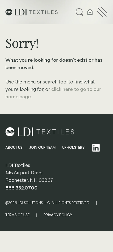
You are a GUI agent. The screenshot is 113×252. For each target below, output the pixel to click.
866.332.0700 (21, 188)
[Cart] (90, 12)
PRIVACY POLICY (58, 215)
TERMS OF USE (17, 215)
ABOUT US (13, 148)
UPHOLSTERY (73, 148)
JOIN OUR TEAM (42, 148)
